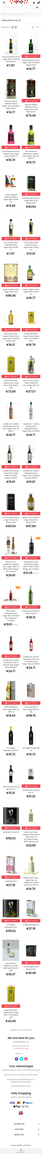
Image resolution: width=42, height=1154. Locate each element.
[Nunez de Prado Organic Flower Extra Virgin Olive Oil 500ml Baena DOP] (11, 317)
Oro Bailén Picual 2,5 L (11, 833)
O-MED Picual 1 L (10, 881)
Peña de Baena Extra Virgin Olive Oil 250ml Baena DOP (10, 59)
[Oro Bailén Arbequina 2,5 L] (11, 908)
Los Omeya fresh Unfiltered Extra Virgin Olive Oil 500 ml (31, 246)
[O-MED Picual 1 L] (11, 865)
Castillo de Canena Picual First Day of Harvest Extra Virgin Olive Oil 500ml (11, 663)
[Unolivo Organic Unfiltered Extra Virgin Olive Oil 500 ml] (11, 182)
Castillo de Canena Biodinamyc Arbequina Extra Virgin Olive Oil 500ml (31, 427)
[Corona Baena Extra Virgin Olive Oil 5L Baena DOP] (11, 501)
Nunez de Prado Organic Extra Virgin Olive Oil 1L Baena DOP (31, 337)
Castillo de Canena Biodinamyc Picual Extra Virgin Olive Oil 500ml (11, 427)
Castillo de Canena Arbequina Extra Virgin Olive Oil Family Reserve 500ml (31, 474)
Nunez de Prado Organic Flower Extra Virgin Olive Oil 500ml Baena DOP (10, 337)
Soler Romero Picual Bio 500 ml (11, 787)
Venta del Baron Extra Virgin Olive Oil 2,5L (31, 709)
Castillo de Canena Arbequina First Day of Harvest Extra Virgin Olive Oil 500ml (31, 660)
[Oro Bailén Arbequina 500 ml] (11, 735)
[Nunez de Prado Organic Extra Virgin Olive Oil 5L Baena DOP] (11, 364)
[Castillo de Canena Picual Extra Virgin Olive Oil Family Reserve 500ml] (11, 454)
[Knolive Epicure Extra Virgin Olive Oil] (31, 594)
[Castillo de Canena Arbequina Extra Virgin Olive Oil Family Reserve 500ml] (31, 454)
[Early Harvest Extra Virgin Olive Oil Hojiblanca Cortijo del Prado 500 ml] (31, 865)
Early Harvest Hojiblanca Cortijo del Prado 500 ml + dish (11, 967)
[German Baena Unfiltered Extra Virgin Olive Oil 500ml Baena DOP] (11, 88)
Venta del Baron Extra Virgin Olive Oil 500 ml (11, 709)
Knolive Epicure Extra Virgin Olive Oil (31, 612)
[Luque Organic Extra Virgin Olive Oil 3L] (11, 273)
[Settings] (34, 2)
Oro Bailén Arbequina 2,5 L (11, 925)
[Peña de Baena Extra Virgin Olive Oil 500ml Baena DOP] (31, 44)
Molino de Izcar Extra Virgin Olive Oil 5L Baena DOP (31, 519)
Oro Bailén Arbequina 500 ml (11, 749)
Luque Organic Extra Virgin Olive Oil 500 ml (31, 291)
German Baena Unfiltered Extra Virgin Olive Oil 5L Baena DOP (31, 108)
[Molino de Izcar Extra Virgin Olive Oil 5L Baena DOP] (31, 501)
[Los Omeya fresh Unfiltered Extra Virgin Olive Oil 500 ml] (31, 226)
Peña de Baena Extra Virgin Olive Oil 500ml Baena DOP (31, 62)
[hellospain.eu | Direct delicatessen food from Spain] (19, 2)
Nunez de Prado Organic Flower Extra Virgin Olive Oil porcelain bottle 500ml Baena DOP (31, 837)
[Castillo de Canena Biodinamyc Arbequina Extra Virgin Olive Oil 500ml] (31, 411)
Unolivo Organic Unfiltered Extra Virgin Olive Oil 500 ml (10, 198)
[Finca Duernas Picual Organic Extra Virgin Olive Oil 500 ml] (11, 135)
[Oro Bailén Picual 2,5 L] (11, 816)
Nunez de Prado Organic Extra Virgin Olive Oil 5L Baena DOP (11, 384)
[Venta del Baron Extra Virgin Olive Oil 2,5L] (31, 690)
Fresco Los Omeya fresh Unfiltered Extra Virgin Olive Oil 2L (31, 384)
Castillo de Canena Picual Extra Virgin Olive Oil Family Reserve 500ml (11, 474)
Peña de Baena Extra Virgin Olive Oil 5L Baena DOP (31, 200)
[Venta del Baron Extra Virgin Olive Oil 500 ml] (11, 690)
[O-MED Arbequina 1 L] (31, 908)
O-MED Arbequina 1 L (31, 924)
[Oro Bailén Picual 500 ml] (31, 735)
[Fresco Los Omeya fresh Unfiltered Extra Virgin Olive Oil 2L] (31, 364)
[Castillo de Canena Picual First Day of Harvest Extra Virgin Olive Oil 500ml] (11, 644)
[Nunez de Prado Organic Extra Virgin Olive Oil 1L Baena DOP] (31, 317)
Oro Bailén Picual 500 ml (31, 749)
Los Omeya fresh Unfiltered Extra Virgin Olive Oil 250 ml (10, 246)
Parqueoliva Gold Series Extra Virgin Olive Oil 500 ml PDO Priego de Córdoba (31, 565)
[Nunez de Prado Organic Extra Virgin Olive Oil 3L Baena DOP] (11, 993)
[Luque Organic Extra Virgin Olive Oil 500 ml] (31, 273)
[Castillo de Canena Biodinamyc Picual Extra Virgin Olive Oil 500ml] (11, 411)
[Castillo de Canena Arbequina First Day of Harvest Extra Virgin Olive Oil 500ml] (31, 644)
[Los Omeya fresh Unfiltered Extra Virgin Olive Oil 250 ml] (11, 226)
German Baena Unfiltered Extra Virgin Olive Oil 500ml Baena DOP (10, 104)
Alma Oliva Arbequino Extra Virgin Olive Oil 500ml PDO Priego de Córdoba (10, 616)
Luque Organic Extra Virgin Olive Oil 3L (11, 290)
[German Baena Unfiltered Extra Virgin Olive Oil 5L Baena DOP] (31, 88)
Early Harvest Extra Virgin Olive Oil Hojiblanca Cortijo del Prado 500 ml (31, 881)
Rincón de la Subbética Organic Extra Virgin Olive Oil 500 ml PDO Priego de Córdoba (11, 567)
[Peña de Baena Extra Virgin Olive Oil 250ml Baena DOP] (11, 44)
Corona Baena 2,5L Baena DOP (31, 968)
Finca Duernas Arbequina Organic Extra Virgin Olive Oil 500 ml (31, 155)
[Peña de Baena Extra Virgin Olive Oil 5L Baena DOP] (31, 182)
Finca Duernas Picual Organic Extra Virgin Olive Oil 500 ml (10, 153)
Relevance (6, 27)
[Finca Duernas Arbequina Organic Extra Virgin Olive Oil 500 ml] (31, 135)
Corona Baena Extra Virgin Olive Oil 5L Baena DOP (11, 519)
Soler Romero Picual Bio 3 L (31, 791)
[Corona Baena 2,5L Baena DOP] (31, 950)
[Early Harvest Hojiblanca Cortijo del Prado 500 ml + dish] (11, 950)
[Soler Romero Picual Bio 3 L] (31, 773)
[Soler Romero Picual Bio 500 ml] (11, 773)
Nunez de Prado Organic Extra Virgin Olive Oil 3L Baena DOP (11, 1013)
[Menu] (4, 2)
